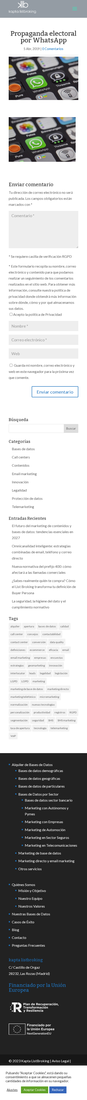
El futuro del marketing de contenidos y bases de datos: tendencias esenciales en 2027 (42, 532)
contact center (19, 642)
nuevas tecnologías (43, 704)
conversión (39, 642)
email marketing (20, 657)
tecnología (40, 728)
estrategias (17, 665)
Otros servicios (30, 869)
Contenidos (20, 465)
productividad (42, 712)
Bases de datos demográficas (40, 770)
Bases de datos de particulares (41, 786)
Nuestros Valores (31, 906)
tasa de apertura (20, 728)
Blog (15, 930)
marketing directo (58, 689)
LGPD (13, 681)
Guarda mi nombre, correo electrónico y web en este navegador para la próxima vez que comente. (42, 371)
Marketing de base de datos (39, 853)
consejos (32, 634)
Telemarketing (23, 506)
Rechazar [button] (58, 1090)
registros (59, 712)
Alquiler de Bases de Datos (32, 764)
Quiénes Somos (23, 884)
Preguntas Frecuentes (28, 945)
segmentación (19, 720)
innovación (55, 665)
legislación (61, 673)
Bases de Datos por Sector (38, 794)
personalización (19, 712)
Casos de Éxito (23, 922)
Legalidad (19, 490)
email (65, 650)
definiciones (17, 650)
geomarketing (36, 665)
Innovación (20, 482)
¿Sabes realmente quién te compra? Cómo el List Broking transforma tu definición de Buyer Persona (44, 586)
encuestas (56, 657)
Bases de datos (23, 449)
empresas (40, 657)
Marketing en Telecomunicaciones (51, 845)
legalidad (45, 673)
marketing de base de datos (26, 689)
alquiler (15, 626)
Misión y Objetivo (32, 890)
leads (32, 673)
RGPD (73, 712)
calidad (64, 626)
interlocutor (17, 673)
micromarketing (49, 696)
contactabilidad (51, 634)
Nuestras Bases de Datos (31, 914)
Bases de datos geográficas (39, 778)
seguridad (38, 720)
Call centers (21, 457)
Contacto (19, 937)
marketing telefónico (22, 696)
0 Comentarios (52, 49)
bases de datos (47, 626)
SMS (50, 720)
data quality (57, 642)
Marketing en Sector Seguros (47, 837)
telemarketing (59, 728)
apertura (29, 626)
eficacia (53, 650)
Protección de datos (27, 498)
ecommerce (37, 650)
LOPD (24, 681)
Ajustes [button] (12, 1090)
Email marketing (24, 474)
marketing (39, 681)
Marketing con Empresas (44, 822)
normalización (19, 704)
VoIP (13, 736)
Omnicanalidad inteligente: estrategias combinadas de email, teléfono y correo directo (42, 552)
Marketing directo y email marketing (46, 861)
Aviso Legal (60, 1061)
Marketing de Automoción (45, 830)
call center (16, 634)
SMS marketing (66, 720)
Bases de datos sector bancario (48, 800)
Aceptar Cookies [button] (35, 1090)
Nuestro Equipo (30, 898)
